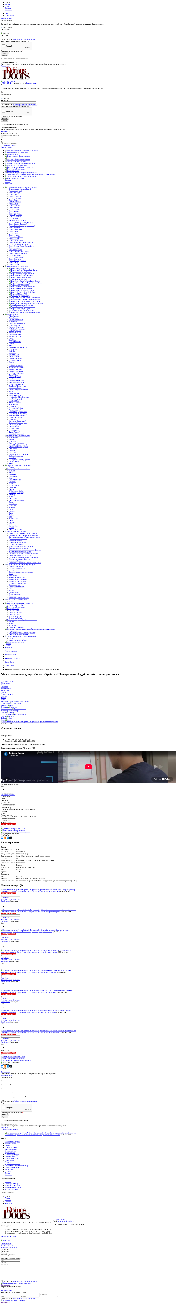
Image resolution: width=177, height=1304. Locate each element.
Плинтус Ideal (14, 610)
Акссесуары (19, 178)
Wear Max (12, 506)
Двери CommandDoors (34, 283)
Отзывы (3, 712)
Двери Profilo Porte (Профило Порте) (22, 226)
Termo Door (23, 279)
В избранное (5, 901)
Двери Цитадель (28, 290)
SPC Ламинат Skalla (16, 491)
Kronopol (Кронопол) (16, 369)
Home (11, 391)
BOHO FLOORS (15, 342)
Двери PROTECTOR (33, 301)
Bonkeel (11, 344)
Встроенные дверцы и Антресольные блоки (24, 537)
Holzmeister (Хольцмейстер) (18, 390)
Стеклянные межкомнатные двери (43, 174)
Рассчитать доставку (24, 832)
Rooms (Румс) (14, 428)
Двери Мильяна (14, 213)
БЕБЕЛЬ (12, 378)
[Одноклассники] (5, 838)
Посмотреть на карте (8, 1236)
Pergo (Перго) (14, 426)
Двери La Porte (14, 239)
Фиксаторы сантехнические (19, 598)
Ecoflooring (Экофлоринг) (18, 413)
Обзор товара (5, 703)
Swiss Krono (13, 349)
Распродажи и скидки (12, 1185)
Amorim (11, 622)
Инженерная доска (26, 167)
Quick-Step (12, 511)
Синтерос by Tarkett (16, 408)
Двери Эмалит (14, 200)
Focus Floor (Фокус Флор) (18, 445)
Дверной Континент (32, 297)
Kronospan (12, 474)
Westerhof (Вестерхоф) (16, 434)
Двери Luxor (13, 204)
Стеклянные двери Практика (19, 634)
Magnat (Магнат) (15, 395)
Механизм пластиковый (17, 581)
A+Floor (12, 471)
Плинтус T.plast (14, 614)
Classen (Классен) (15, 360)
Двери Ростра (14, 233)
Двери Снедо (25, 296)
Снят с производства (8, 824)
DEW (11, 520)
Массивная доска (25, 158)
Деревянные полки (15, 541)
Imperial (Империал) (16, 417)
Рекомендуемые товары (13, 1187)
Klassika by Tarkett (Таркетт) (18, 447)
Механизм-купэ (14, 585)
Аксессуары (5, 711)
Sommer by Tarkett (15, 332)
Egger (11, 496)
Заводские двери (28, 310)
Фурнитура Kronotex (16, 616)
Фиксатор (12, 596)
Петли (11, 588)
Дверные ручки (14, 570)
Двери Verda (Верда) (16, 240)
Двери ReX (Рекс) (30, 292)
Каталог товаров (10, 145)
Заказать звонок (6, 19)
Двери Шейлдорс (15, 216)
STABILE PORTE (15, 202)
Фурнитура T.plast (15, 618)
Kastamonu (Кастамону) (17, 367)
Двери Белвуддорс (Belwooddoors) (21, 242)
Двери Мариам (14, 211)
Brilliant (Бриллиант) (16, 320)
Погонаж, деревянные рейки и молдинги (23, 557)
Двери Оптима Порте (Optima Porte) (21, 246)
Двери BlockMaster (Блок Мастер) (20, 222)
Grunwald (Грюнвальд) (17, 323)
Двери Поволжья (15, 196)
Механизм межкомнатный (18, 579)
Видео (3, 720)
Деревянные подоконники (18, 539)
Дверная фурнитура (28, 163)
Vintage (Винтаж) (15, 404)
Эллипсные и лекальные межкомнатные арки (25, 563)
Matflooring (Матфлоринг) (18, 423)
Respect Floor (13, 526)
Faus (10, 345)
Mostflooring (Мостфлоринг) (19, 397)
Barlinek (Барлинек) (16, 456)
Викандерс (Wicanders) (17, 627)
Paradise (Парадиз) (15, 399)
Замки (11, 574)
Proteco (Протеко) (15, 331)
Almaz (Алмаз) (14, 356)
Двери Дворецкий (15, 229)
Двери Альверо (14, 193)
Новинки (8, 1182)
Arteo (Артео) (13, 318)
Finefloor (12, 522)
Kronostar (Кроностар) (16, 327)
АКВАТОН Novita (15, 529)
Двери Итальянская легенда (18, 244)
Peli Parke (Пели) (15, 425)
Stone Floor (13, 504)
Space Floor (13, 476)
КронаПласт (13, 518)
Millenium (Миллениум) (17, 329)
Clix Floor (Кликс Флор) (17, 386)
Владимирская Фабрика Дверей (20, 189)
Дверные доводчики (16, 566)
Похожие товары (7, 714)
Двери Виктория (15, 259)
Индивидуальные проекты (18, 548)
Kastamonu (12, 419)
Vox (10, 478)
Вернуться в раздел (7, 701)
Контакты (8, 10)
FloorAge (12, 472)
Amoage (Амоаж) (15, 410)
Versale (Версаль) (15, 377)
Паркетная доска (24, 156)
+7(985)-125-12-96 (7, 83)
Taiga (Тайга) (13, 375)
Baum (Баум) (13, 437)
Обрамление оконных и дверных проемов (23, 553)
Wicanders (12, 625)
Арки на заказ (21, 161)
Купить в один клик (23, 1283)
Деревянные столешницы (18, 542)
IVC (10, 524)
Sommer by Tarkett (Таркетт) (18, 454)
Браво (11, 638)
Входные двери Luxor (33, 299)
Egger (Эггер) (13, 321)
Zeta (10, 517)
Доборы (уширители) (16, 544)
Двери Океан (13, 231)
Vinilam (11, 528)
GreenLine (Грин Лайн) (17, 605)
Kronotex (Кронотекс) (16, 371)
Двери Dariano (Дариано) (18, 253)
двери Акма (13, 631)
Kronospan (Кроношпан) (17, 421)
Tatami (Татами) (14, 432)
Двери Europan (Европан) (18, 224)
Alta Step (12, 494)
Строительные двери (29, 176)
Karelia (11, 439)
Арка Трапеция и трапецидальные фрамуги (24, 535)
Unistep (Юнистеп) (15, 334)
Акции (7, 4)
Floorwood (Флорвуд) (16, 388)
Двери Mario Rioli (15, 255)
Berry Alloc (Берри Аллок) (18, 412)
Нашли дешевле (19, 830)
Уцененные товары (11, 1189)
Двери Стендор (14, 248)
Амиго (11, 467)
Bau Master (12, 340)
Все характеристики (8, 795)
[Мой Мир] (8, 838)
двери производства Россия (18, 640)
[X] (10, 838)
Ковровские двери (15, 250)
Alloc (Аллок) (14, 316)
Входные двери (23, 152)
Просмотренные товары (9, 1129)
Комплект (4, 705)
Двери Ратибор (27, 288)
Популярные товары (12, 1184)
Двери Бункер (26, 277)
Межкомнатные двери (30, 150)
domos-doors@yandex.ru (65, 1221)
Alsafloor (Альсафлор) (16, 382)
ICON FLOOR (14, 485)
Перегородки (20, 169)
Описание (4, 707)
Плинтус (16, 171)
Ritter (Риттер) (14, 401)
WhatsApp (11, 81)
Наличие (4, 716)
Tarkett (11, 463)
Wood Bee (12, 458)
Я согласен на (20, 39)
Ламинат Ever (14, 355)
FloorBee (12, 364)
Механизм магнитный (17, 577)
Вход (6, 13)
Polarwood (12, 452)
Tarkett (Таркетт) (14, 402)
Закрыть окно (5, 66)
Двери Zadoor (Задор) (16, 257)
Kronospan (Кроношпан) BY (19, 347)
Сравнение (16, 899)
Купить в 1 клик (19, 828)
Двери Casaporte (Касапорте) (19, 251)
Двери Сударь (26, 309)
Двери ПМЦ (13, 263)
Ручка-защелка (14, 592)
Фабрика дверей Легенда (18, 220)
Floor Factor (13, 498)
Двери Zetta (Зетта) (30, 270)
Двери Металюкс (29, 307)
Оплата (7, 182)
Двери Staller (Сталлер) (35, 303)
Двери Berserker (27, 268)
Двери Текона (14, 264)
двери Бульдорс (27, 305)
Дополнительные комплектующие (21, 572)
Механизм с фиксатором (17, 583)
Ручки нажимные (15, 594)
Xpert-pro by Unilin (15, 336)
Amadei (11, 338)
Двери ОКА (13, 194)
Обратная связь (6, 1244)
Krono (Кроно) (14, 393)
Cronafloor (12, 482)
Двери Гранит (26, 272)
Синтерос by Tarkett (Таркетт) (19, 460)
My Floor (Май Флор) (16, 373)
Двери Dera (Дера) (15, 191)
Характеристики (6, 709)
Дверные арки (22, 165)
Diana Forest (13, 448)
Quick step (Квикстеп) (16, 380)
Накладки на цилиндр (16, 587)
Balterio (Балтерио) (15, 358)
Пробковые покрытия (29, 172)
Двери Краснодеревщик (17, 261)
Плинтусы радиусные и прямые (20, 555)
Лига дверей (13, 218)
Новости (8, 6)
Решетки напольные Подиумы (19, 559)
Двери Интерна (14, 209)
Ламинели (12, 406)
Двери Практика (15, 198)
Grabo (11, 509)
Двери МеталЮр (28, 274)
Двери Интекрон (29, 286)
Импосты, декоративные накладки (21, 546)
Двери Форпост (27, 275)
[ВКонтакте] (2, 838)
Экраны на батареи (15, 561)
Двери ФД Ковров (15, 215)
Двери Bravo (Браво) (16, 237)
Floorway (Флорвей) (16, 366)
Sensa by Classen (14, 430)
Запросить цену (19, 1300)
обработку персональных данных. (25, 39)
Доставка (8, 8)
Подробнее (5, 897)
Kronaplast (12, 487)
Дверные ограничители (17, 568)
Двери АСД (23, 294)
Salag (11, 513)
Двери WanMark (14, 207)
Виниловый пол (24, 160)
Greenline (12, 450)
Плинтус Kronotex (15, 612)
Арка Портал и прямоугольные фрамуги (23, 533)
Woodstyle (12, 353)
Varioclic (12, 351)
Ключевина (13, 576)
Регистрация (9, 15)
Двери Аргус (24, 285)
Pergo (11, 502)
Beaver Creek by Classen (17, 384)
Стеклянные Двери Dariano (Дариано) (22, 633)
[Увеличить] (29, 722)
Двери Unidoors (14, 205)
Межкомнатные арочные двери (20, 552)
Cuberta (11, 362)
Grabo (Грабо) (14, 461)
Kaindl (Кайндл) (14, 325)
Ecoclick (12, 483)
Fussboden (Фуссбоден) (17, 415)
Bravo (11, 601)
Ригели (11, 590)
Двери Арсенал (14, 228)
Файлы (3, 718)
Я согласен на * (20, 1281)
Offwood (12, 489)
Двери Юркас (14, 235)
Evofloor (12, 507)
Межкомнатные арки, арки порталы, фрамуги (25, 550)
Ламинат (16, 154)
